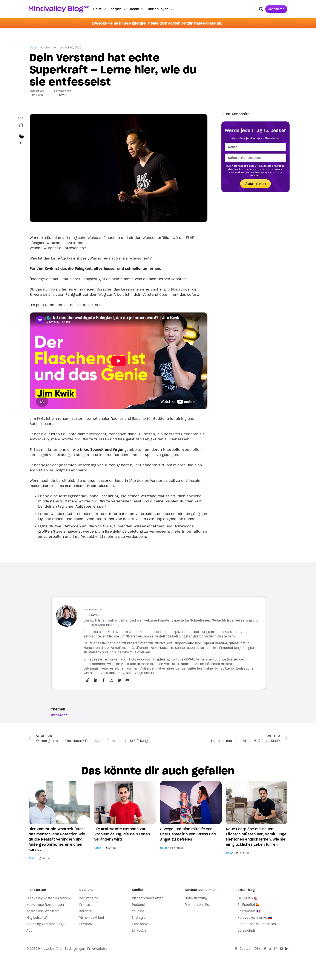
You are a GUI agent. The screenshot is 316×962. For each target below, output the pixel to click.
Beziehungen (158, 9)
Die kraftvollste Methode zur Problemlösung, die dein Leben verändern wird (122, 834)
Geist (97, 9)
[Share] (21, 126)
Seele (134, 9)
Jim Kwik (36, 95)
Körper (115, 9)
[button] (261, 9)
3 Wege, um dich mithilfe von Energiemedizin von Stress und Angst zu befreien (188, 834)
